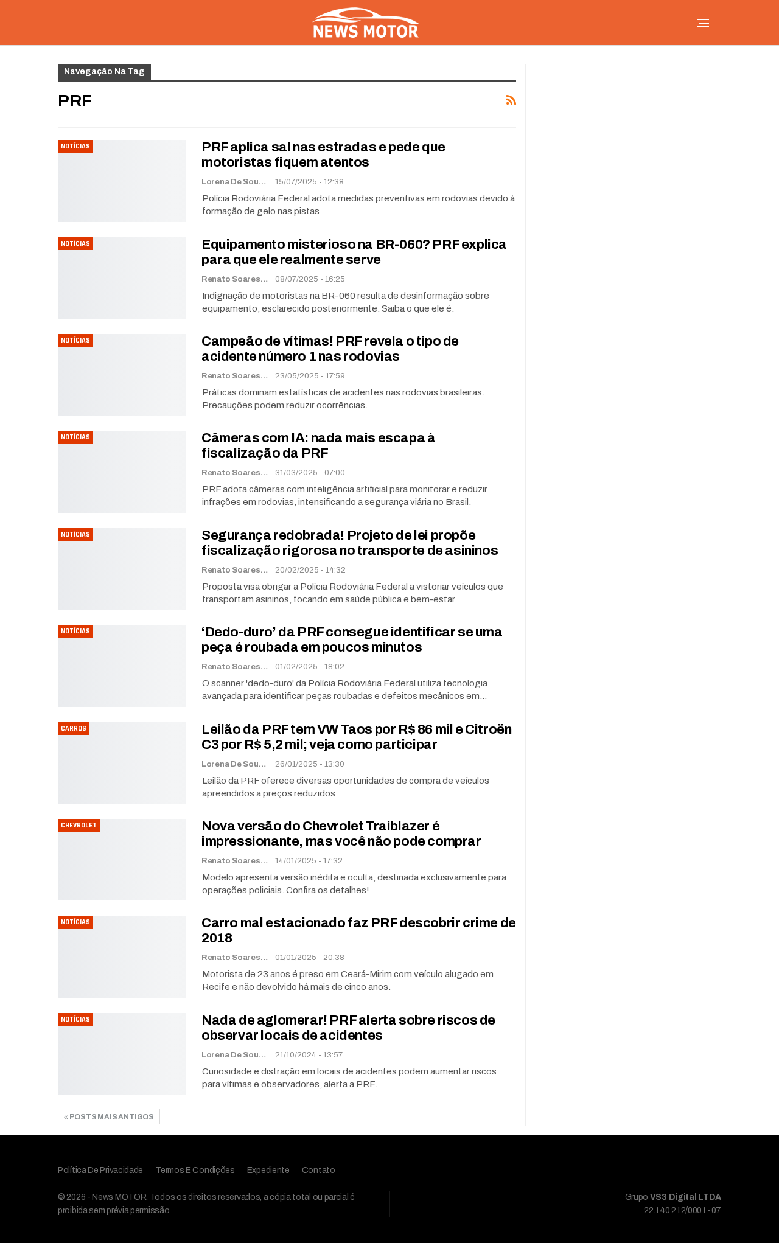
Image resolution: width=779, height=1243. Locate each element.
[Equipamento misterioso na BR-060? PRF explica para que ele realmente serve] (122, 278)
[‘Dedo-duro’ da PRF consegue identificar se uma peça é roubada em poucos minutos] (122, 665)
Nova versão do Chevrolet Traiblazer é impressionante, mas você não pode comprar (341, 834)
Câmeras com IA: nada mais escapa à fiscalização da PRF (318, 446)
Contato (318, 1170)
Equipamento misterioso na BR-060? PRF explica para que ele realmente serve (354, 252)
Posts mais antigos (111, 1117)
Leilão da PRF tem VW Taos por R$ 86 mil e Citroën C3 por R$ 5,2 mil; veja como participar (356, 737)
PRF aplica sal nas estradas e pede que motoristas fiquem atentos (323, 155)
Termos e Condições (195, 1170)
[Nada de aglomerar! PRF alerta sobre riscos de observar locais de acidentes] (122, 1054)
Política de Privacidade (100, 1170)
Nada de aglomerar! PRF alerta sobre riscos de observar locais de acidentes (348, 1028)
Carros (73, 728)
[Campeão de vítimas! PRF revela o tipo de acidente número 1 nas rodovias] (122, 375)
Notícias (75, 146)
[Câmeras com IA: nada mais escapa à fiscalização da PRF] (122, 471)
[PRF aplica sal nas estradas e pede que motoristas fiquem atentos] (122, 180)
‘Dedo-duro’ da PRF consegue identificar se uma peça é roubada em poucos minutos (352, 640)
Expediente (268, 1170)
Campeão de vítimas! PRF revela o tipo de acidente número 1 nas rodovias (330, 349)
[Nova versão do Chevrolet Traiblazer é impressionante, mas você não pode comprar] (122, 859)
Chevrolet (79, 825)
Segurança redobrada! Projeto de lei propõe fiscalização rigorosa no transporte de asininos (349, 543)
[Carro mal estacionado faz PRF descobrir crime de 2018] (122, 956)
